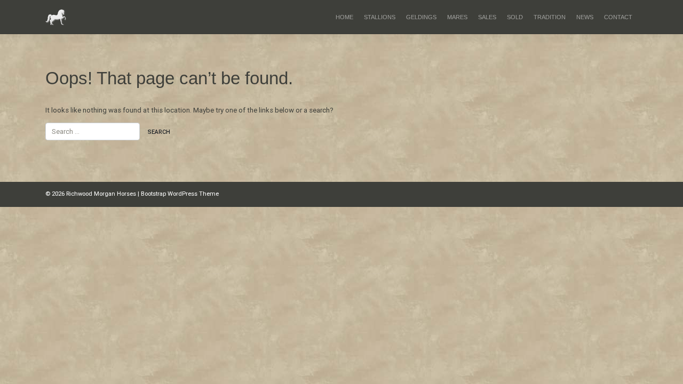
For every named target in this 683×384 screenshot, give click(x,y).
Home (344, 17)
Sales (487, 17)
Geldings (421, 17)
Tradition (550, 17)
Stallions (379, 17)
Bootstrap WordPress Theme (180, 193)
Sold (515, 17)
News (584, 17)
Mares (457, 17)
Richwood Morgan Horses (101, 193)
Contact (618, 17)
